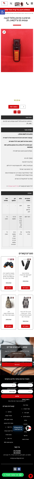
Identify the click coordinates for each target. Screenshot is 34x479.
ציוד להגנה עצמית (13, 186)
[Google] (15, 469)
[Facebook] (19, 469)
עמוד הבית (31, 13)
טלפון (15, 382)
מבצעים (25, 424)
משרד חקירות (27, 409)
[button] (2, 12)
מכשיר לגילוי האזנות (8, 423)
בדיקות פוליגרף (26, 416)
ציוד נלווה (9, 438)
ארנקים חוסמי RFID (8, 442)
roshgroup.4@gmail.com (17, 458)
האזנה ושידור (8, 434)
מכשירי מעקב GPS (8, 419)
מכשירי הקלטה (8, 415)
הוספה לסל (14, 107)
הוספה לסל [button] (26, 288)
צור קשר (25, 435)
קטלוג (25, 432)
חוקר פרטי (26, 412)
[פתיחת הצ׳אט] (28, 428)
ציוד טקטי (26, 13)
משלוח (30, 193)
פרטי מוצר (29, 117)
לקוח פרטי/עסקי (12, 389)
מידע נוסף (8, 288)
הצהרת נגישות (25, 439)
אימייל (31, 389)
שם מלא (30, 382)
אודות (25, 420)
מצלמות (10, 412)
